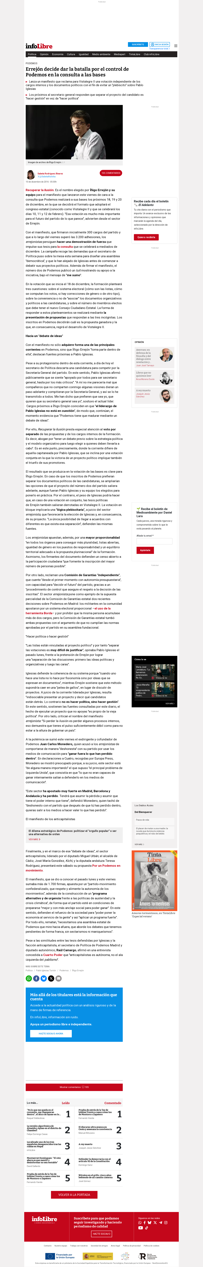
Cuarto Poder (53, 955)
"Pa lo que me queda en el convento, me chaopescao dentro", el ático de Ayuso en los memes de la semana (43, 1113)
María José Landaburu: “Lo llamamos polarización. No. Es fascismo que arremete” (143, 672)
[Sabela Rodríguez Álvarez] (30, 174)
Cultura (71, 54)
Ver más (139, 844)
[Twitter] (155, 1223)
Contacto (47, 1246)
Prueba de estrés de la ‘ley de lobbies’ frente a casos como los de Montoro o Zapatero (43, 1176)
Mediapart (119, 54)
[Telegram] (160, 1223)
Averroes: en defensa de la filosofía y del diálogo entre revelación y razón (143, 356)
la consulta (65, 246)
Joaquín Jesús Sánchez (90, 1148)
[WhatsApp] (139, 1223)
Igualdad (84, 54)
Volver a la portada (74, 1195)
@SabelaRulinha (48, 176)
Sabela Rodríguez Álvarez (50, 173)
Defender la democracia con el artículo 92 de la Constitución (95, 1160)
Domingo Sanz (85, 1165)
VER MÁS (170, 704)
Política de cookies (151, 1246)
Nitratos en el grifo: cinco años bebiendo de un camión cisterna (95, 1176)
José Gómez (85, 1181)
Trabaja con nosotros (79, 1246)
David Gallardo (33, 1166)
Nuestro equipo (61, 1246)
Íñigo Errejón (78, 970)
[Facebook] (145, 1222)
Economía (57, 54)
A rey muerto (85, 1144)
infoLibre (31, 1150)
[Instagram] (165, 1223)
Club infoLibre (151, 54)
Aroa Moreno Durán (145, 379)
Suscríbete (138, 44)
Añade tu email (145, 535)
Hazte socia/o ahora (51, 1033)
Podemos (64, 970)
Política (32, 54)
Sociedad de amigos (99, 1246)
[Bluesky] (149, 1223)
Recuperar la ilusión (40, 190)
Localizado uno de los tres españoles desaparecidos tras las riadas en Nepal (44, 1144)
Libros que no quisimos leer (143, 374)
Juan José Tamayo (145, 365)
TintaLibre (134, 54)
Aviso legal (115, 1246)
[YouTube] (140, 1228)
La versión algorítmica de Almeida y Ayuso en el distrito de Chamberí (44, 1128)
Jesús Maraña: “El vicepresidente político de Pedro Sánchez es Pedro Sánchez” (143, 690)
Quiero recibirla (146, 237)
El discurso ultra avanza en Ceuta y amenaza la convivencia (95, 1128)
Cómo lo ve (140, 659)
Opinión (44, 54)
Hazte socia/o (101, 1233)
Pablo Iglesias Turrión (46, 970)
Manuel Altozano (87, 1133)
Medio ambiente (101, 54)
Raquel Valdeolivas (36, 1118)
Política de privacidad (132, 1246)
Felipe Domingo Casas (37, 1134)
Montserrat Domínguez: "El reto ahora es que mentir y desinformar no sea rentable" (44, 1160)
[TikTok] (146, 1228)
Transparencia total (159, 48)
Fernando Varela (34, 1182)
